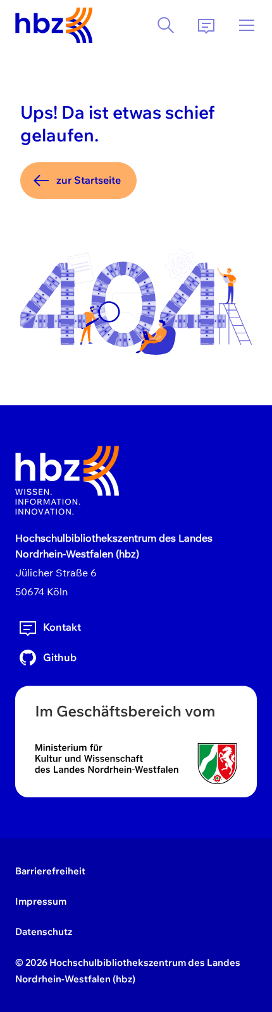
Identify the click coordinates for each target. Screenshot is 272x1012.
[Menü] (247, 25)
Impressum (40, 901)
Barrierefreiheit (50, 871)
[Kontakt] (206, 25)
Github (60, 657)
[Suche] (166, 25)
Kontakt (62, 627)
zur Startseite (88, 180)
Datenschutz (43, 932)
